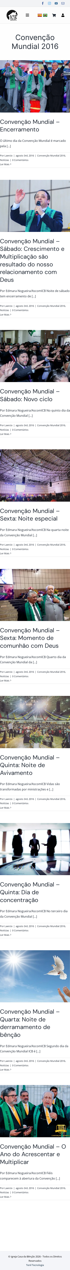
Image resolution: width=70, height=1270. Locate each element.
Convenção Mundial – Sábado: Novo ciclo (30, 395)
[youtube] (56, 3)
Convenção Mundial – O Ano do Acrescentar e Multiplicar (33, 1154)
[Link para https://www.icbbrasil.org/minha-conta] (62, 15)
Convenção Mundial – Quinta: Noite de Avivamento (30, 765)
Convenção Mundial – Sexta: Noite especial (30, 515)
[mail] (62, 3)
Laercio (8, 155)
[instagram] (49, 3)
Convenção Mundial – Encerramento (30, 125)
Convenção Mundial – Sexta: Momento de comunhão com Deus (30, 638)
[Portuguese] (45, 15)
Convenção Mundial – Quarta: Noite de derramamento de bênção (30, 1023)
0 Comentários (20, 160)
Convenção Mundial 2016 (51, 155)
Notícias (4, 160)
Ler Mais (4, 164)
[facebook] (42, 3)
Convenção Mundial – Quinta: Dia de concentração (30, 892)
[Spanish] (40, 15)
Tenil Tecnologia (35, 1265)
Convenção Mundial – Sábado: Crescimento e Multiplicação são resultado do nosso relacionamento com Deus (32, 260)
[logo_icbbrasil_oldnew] (12, 10)
